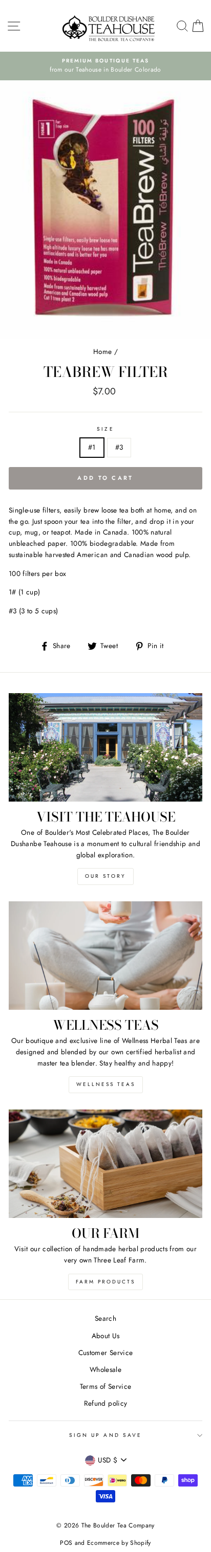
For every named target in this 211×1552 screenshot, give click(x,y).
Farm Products (105, 1281)
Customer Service (105, 1352)
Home (102, 351)
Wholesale (105, 1369)
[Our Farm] (105, 1164)
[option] (114, 66)
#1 (92, 447)
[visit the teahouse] (105, 747)
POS (66, 1542)
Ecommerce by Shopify (119, 1542)
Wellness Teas (105, 1084)
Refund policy (105, 1403)
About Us (106, 1336)
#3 (119, 447)
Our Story (105, 876)
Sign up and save (105, 1435)
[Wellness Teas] (105, 955)
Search (105, 1318)
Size (105, 429)
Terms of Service (105, 1386)
